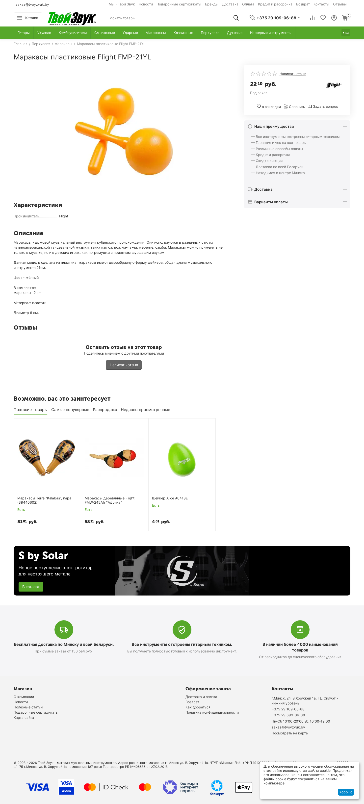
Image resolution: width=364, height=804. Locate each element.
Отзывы (340, 4)
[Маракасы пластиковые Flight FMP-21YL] (124, 131)
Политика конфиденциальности (212, 712)
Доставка (230, 4)
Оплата (248, 4)
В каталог (31, 586)
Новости (146, 4)
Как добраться (197, 707)
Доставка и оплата (201, 697)
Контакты (321, 4)
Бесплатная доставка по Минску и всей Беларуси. (64, 644)
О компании (24, 697)
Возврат (303, 4)
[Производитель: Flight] (334, 84)
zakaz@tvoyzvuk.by (32, 4)
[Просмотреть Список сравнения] (312, 17)
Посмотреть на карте (290, 733)
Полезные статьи (28, 707)
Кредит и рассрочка (275, 4)
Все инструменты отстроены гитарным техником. (182, 644)
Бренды (211, 4)
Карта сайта (24, 717)
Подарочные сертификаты (178, 4)
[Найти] (236, 17)
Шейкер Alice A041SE (170, 498)
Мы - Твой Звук (122, 4)
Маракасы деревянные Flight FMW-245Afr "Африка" (109, 500)
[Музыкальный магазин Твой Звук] (72, 17)
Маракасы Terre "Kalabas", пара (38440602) (44, 500)
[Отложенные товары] (323, 17)
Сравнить (297, 106)
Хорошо (345, 792)
